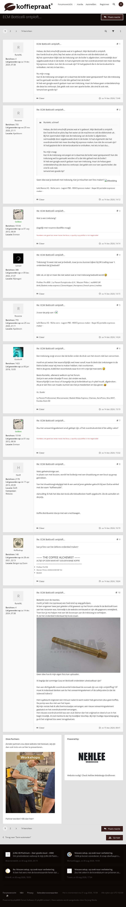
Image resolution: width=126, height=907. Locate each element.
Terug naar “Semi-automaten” (18, 837)
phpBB (16, 900)
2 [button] (10, 31)
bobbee (18, 221)
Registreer (104, 4)
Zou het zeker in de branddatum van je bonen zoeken (97, 872)
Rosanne (18, 120)
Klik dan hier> (28, 818)
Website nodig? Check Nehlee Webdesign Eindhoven (91, 775)
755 (17, 124)
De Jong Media (91, 900)
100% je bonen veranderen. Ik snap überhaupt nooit (97, 856)
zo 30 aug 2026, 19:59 (90, 860)
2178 (17, 479)
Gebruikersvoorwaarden (47, 892)
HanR (18, 475)
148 (17, 554)
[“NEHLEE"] (91, 772)
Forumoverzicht (9, 892)
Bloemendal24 (12, 860)
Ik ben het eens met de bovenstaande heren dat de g (36, 872)
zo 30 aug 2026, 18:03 (21, 877)
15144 (18, 226)
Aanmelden (91, 4)
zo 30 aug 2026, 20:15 (28, 860)
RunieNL (18, 54)
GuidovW (18, 359)
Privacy (30, 892)
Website (9, 493)
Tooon (70, 877)
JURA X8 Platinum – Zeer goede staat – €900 (33, 853)
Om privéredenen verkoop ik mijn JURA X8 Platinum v (36, 856)
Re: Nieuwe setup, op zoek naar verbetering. (34, 869)
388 (17, 270)
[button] (16, 31)
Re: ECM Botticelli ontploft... (51, 109)
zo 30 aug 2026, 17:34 (82, 877)
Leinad (18, 265)
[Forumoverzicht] (28, 7)
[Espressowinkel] (30, 812)
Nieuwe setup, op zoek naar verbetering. (94, 853)
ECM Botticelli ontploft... (22, 16)
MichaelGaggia (73, 860)
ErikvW (8, 877)
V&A (22, 892)
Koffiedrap (18, 550)
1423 (17, 363)
